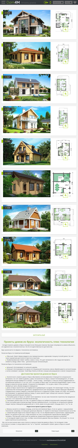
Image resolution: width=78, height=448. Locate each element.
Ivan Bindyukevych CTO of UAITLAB (56, 440)
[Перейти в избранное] (74, 1)
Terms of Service (54, 444)
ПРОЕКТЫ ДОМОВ (28, 3)
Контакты (57, 2)
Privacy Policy (45, 444)
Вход (67, 2)
